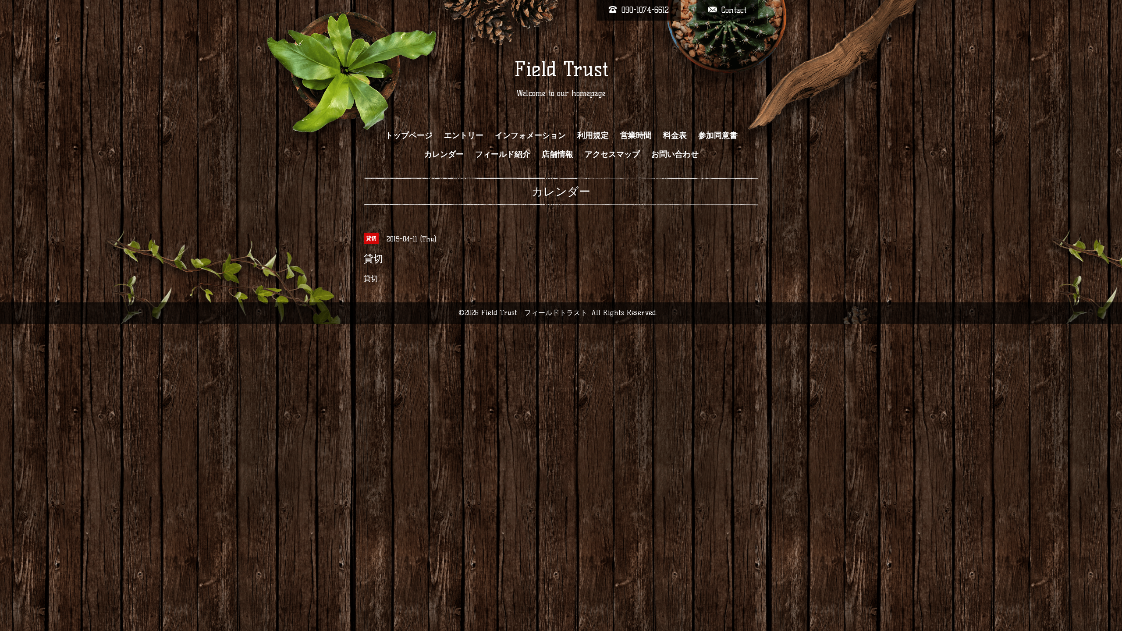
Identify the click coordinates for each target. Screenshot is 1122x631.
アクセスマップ (612, 154)
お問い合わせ (675, 154)
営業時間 (636, 135)
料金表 (675, 135)
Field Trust (561, 69)
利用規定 (593, 135)
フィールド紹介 (502, 154)
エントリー (463, 135)
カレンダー (444, 154)
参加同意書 (718, 135)
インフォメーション (530, 135)
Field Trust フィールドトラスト (534, 312)
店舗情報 (557, 154)
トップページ (409, 135)
